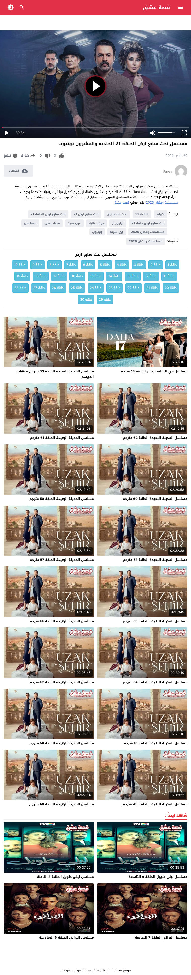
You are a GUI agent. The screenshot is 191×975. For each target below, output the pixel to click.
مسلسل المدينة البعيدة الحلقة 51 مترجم (155, 743)
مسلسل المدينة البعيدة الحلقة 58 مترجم (155, 560)
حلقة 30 (86, 299)
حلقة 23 (115, 288)
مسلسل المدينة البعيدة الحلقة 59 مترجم (61, 499)
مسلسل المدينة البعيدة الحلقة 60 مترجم (155, 499)
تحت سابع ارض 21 (86, 214)
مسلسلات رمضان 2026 (145, 241)
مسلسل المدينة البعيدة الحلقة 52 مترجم (62, 682)
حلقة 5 (105, 265)
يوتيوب (97, 231)
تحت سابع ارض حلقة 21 (148, 223)
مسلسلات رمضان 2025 (162, 202)
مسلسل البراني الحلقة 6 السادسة (66, 938)
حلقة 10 (20, 265)
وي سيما (116, 231)
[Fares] (181, 176)
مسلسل (30, 223)
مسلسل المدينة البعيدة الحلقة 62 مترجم (155, 438)
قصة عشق (156, 7)
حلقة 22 (134, 288)
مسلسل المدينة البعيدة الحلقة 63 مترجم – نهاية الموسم (55, 374)
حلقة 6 (88, 265)
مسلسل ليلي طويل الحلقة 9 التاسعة (157, 877)
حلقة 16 (77, 276)
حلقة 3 (139, 265)
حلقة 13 (132, 276)
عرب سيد (74, 223)
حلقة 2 (156, 265)
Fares (167, 171)
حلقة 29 (105, 299)
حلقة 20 (171, 288)
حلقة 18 (41, 276)
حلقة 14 (114, 276)
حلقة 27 (39, 288)
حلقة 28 (20, 288)
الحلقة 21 (142, 214)
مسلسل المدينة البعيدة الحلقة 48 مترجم (61, 804)
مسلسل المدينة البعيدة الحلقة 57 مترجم (62, 560)
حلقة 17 (59, 276)
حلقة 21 (152, 288)
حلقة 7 (71, 265)
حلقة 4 (122, 265)
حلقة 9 (38, 265)
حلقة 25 (77, 288)
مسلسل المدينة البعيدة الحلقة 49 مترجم (155, 804)
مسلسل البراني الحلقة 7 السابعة (161, 938)
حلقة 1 (172, 265)
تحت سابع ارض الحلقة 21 (48, 214)
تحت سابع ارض (117, 214)
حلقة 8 (54, 265)
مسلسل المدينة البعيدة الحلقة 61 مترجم (62, 438)
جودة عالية (96, 223)
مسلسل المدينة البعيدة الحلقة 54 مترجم (155, 682)
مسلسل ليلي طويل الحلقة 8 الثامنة (65, 877)
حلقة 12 (151, 276)
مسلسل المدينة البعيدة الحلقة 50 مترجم (61, 743)
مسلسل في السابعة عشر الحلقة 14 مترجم (154, 371)
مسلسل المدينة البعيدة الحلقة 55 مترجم (62, 621)
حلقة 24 (96, 288)
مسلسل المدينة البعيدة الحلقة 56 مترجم (155, 621)
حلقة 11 (169, 276)
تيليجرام (118, 223)
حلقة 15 (95, 276)
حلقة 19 (22, 276)
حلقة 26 (58, 288)
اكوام (161, 214)
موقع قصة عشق (119, 970)
